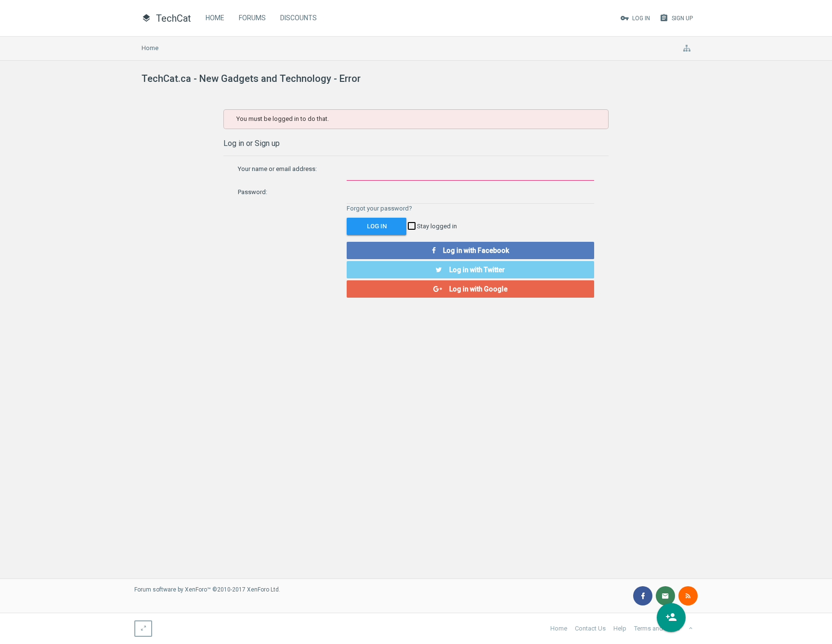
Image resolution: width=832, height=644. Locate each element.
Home (215, 18)
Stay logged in (436, 226)
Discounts (298, 18)
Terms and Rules (657, 628)
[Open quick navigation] (687, 48)
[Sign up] (671, 617)
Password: (252, 192)
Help (619, 628)
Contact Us (590, 628)
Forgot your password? (379, 208)
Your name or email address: (277, 168)
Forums (252, 18)
